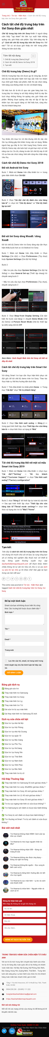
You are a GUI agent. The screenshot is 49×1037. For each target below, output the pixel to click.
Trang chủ (6, 16)
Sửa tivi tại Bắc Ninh (13, 769)
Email (7, 639)
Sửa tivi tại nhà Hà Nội (14, 723)
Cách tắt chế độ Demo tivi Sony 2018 (20, 62)
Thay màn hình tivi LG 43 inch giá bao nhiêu (22, 795)
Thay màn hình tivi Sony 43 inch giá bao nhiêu (23, 791)
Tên (7, 629)
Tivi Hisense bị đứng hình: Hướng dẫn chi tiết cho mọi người (27, 874)
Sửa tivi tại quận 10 (13, 736)
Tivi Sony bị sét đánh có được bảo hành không (24, 815)
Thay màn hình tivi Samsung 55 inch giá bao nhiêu (25, 783)
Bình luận (9, 612)
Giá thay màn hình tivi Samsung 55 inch (21, 714)
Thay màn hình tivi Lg (13, 701)
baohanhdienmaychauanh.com (15, 564)
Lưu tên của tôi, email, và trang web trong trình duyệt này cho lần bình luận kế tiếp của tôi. (24, 664)
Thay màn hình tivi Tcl (14, 705)
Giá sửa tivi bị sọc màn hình (16, 709)
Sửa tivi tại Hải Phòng (14, 727)
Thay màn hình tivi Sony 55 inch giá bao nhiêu (23, 799)
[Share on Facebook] (8, 579)
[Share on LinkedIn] (25, 579)
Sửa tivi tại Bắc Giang (14, 740)
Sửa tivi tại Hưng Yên (13, 752)
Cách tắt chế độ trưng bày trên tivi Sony (25, 588)
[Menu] (3, 4)
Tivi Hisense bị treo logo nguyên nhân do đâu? (26, 843)
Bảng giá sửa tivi (12, 688)
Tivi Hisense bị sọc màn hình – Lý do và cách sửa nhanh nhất (27, 882)
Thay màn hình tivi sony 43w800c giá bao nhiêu (24, 787)
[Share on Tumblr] (30, 579)
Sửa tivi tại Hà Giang (13, 748)
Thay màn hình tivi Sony (14, 697)
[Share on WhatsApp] (4, 579)
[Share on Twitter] (12, 579)
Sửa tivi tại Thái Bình (13, 757)
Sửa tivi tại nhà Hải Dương (16, 732)
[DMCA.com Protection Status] (25, 1033)
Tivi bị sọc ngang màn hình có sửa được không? (24, 804)
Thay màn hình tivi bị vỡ (14, 773)
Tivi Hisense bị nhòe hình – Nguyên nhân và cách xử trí (27, 890)
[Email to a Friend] (17, 579)
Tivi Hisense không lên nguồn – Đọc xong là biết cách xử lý (27, 866)
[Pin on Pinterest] (21, 579)
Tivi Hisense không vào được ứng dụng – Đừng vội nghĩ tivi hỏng (26, 858)
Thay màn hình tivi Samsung (16, 693)
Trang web (9, 650)
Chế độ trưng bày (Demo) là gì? (17, 59)
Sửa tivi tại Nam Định (13, 761)
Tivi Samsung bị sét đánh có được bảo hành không (26, 808)
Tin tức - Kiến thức (18, 16)
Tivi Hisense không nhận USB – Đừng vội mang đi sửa (26, 851)
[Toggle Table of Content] (32, 56)
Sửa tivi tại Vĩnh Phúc (14, 765)
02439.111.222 (32, 1025)
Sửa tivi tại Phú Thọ (13, 744)
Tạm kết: (8, 65)
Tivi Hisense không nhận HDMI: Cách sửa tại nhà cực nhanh (27, 835)
